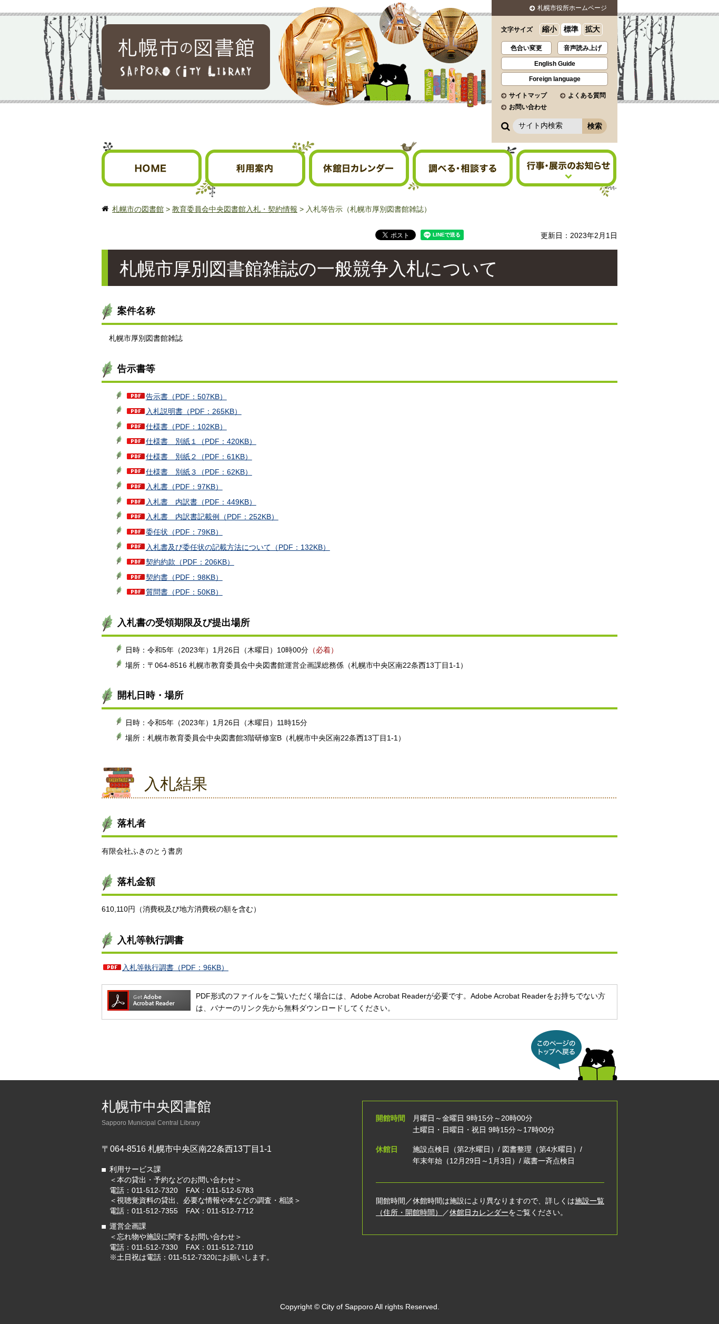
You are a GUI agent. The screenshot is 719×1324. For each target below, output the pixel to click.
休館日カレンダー (479, 1212)
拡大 (592, 29)
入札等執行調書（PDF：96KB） (175, 967)
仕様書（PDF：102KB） (186, 426)
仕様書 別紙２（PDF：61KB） (199, 456)
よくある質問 (587, 95)
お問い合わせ (528, 107)
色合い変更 (526, 48)
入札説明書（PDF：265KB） (194, 411)
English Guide (554, 63)
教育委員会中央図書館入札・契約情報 (234, 209)
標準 (571, 29)
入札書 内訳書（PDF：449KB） (201, 502)
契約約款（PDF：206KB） (190, 562)
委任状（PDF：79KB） (184, 532)
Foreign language (555, 79)
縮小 (549, 29)
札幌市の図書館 (138, 209)
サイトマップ (528, 95)
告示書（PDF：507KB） (186, 396)
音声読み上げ (583, 48)
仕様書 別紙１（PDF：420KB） (201, 441)
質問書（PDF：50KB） (184, 592)
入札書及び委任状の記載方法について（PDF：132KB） (238, 547)
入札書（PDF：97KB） (184, 486)
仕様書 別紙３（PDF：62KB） (199, 472)
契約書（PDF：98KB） (184, 577)
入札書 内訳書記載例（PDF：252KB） (212, 516)
